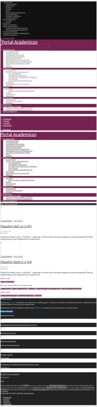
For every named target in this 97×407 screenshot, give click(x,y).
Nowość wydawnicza (14, 101)
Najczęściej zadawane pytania (18, 63)
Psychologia (11, 94)
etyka (21, 385)
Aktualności (8, 98)
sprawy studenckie (41, 387)
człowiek (14, 385)
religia (32, 387)
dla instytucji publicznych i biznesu (48, 289)
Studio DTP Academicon (56, 387)
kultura (67, 385)
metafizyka (77, 385)
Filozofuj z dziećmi (7, 355)
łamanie (5, 391)
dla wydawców (6, 289)
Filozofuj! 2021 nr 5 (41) (16, 226)
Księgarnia (6, 23)
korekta (44, 385)
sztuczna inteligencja (71, 387)
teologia (77, 387)
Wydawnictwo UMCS (63, 389)
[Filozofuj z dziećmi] (3, 352)
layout (70, 385)
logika (73, 385)
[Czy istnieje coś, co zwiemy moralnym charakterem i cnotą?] (3, 361)
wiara (9, 389)
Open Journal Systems (10, 26)
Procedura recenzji (12, 18)
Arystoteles (8, 385)
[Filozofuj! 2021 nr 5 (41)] (10, 219)
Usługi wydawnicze (9, 19)
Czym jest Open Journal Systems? (17, 28)
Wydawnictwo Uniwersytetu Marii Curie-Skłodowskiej (79, 389)
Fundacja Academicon (10, 31)
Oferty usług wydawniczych (17, 72)
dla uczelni (32, 289)
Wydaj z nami (10, 6)
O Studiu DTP (11, 70)
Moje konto (7, 129)
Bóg (11, 385)
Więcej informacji (7, 311)
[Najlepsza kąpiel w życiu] (3, 330)
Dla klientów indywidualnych (20, 80)
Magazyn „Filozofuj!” (10, 24)
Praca (8, 11)
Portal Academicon (18, 134)
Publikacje (7, 105)
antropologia (3, 385)
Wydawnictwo (7, 2)
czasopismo (10, 282)
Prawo (8, 93)
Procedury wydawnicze (13, 16)
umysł (81, 387)
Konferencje (11, 99)
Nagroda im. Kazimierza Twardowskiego (16, 33)
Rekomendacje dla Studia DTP (17, 84)
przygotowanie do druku (22, 387)
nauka (86, 385)
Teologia (9, 96)
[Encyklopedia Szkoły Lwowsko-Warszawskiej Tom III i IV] (3, 322)
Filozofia (9, 89)
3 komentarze (5, 377)
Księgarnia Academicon (57, 385)
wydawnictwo (29, 389)
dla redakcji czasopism (19, 289)
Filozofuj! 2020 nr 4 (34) (16, 262)
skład (35, 387)
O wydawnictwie (11, 4)
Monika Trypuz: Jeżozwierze (10, 374)
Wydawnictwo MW (54, 389)
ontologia (2, 387)
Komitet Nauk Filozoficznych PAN (21, 91)
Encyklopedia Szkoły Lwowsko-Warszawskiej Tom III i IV (19, 325)
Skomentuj (4, 233)
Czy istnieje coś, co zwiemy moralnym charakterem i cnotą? (20, 364)
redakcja (28, 387)
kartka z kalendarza (39, 385)
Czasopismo (6, 221)
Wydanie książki (12, 53)
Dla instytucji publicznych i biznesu (22, 77)
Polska (5, 387)
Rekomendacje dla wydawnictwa (19, 62)
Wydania (9, 7)
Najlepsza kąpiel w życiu (8, 333)
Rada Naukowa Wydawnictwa (15, 12)
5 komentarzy (5, 357)
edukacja (18, 385)
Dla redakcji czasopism (17, 75)
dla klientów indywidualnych (71, 289)
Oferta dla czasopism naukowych (17, 30)
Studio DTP (7, 68)
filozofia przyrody (32, 385)
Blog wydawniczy (10, 111)
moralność (82, 385)
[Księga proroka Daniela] (3, 338)
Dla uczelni (13, 79)
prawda (12, 387)
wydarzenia (16, 389)
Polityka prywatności (10, 35)
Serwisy (6, 87)
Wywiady (9, 103)
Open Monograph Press (9, 296)
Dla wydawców (14, 74)
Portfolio (9, 21)
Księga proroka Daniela (8, 341)
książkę (3, 282)
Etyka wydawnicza (12, 14)
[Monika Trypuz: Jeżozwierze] (3, 371)
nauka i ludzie (90, 385)
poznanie (8, 387)
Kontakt (8, 9)
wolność (11, 389)
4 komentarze (5, 367)
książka (47, 385)
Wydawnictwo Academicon (40, 389)
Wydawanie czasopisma (15, 55)
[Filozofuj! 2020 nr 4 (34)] (10, 254)
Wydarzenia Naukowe (22, 389)
